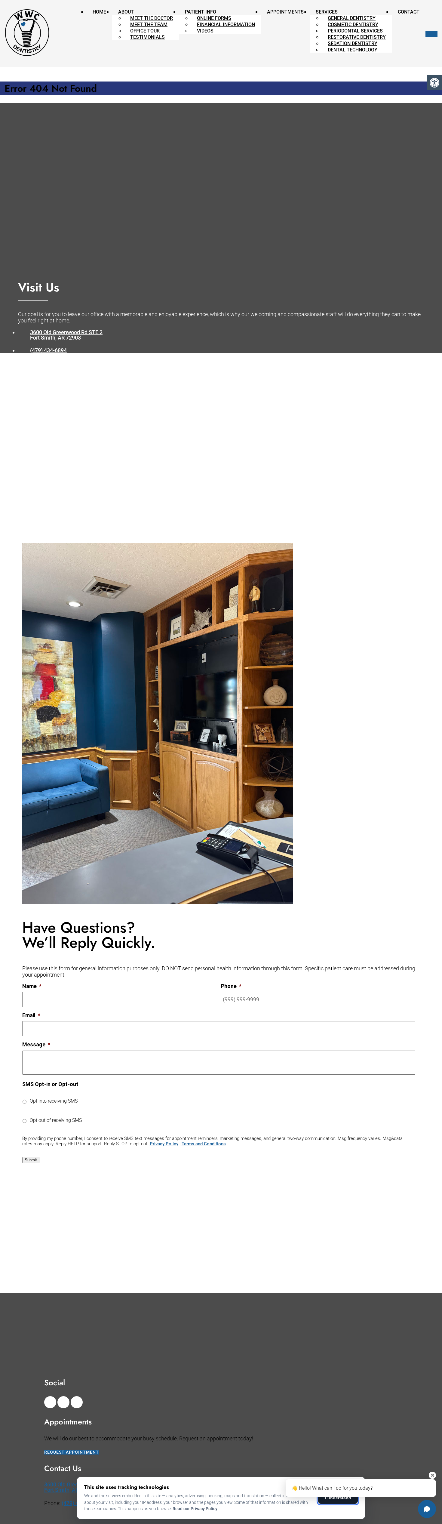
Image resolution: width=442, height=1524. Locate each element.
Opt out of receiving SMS (56, 1120)
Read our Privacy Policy (195, 1508)
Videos (205, 31)
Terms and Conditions (204, 1144)
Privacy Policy (164, 1144)
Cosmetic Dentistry (353, 24)
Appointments (285, 12)
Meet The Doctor (151, 18)
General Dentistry (352, 18)
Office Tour (145, 31)
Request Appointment (71, 1452)
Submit (31, 1160)
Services (327, 12)
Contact (408, 12)
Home (99, 12)
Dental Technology (352, 50)
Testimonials (147, 37)
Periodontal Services (355, 31)
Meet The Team (148, 24)
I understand (338, 1497)
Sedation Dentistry (352, 43)
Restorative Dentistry (357, 37)
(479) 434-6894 (48, 350)
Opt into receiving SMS (54, 1101)
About (126, 12)
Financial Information (226, 24)
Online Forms (214, 18)
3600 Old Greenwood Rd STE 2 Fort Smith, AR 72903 (66, 335)
